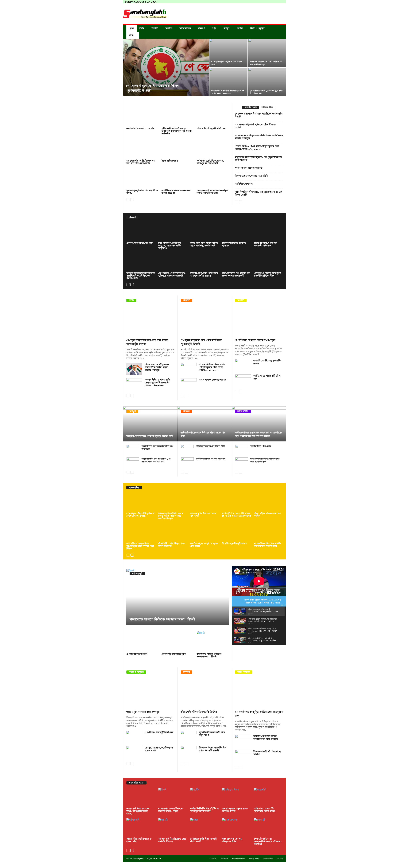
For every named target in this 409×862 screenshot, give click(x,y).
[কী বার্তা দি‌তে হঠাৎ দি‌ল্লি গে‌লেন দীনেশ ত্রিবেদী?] (172, 532)
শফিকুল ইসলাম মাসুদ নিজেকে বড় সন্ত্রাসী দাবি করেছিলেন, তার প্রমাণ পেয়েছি (140, 276)
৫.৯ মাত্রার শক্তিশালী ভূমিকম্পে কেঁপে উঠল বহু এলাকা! (255, 126)
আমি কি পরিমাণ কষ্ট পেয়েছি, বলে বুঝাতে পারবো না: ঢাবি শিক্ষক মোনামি (258, 193)
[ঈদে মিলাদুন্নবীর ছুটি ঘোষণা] (236, 532)
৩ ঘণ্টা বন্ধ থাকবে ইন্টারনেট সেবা (159, 732)
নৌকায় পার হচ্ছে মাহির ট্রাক (174, 653)
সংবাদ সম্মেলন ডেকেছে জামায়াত (248, 167)
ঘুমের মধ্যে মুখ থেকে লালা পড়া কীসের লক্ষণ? (142, 191)
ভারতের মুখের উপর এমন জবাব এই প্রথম (203, 514)
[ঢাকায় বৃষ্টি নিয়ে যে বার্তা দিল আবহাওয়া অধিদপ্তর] (268, 231)
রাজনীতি (154, 28)
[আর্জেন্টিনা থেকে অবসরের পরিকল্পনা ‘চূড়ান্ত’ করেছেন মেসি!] (150, 423)
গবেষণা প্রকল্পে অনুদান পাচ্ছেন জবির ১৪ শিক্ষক (235, 810)
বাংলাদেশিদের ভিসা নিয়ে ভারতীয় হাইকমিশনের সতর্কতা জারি (267, 545)
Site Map (280, 858)
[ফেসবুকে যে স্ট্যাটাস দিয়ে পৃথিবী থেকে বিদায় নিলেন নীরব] (268, 262)
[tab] (250, 107)
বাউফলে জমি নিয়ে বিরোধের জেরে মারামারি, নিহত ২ (172, 840)
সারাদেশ (201, 28)
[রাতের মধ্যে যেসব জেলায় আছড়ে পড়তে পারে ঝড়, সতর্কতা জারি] (204, 231)
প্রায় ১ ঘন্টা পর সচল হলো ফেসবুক (142, 712)
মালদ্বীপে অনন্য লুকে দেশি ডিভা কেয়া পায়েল (210, 459)
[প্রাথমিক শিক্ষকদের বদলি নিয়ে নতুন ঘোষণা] (189, 737)
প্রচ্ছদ (131, 28)
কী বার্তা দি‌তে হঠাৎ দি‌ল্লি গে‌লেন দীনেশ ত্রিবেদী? (171, 545)
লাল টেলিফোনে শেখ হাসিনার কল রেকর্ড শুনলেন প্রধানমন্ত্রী (236, 274)
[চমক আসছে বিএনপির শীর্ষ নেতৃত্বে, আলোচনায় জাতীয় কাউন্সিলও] (172, 231)
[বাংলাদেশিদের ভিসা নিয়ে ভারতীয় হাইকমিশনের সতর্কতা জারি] (268, 532)
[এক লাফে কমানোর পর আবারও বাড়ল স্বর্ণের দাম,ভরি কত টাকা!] (213, 178)
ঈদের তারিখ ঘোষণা (170, 160)
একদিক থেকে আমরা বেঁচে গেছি (139, 242)
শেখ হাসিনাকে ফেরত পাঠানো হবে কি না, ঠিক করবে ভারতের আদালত (236, 514)
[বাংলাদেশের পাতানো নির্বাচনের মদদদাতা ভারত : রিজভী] (177, 597)
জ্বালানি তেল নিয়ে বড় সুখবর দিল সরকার (267, 362)
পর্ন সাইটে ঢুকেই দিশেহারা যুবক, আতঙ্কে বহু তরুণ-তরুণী (210, 162)
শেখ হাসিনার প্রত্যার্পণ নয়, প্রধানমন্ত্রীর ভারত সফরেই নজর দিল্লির (140, 546)
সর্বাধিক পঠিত (267, 107)
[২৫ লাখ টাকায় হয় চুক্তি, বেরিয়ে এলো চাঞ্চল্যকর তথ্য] (259, 692)
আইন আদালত (185, 28)
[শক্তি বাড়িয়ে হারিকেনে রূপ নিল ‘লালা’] (268, 502)
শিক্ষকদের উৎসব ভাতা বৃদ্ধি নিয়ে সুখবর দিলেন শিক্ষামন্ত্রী (212, 749)
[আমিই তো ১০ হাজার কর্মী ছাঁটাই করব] (243, 380)
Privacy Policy (254, 858)
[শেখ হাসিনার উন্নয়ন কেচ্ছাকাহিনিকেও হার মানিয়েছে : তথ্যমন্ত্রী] (268, 827)
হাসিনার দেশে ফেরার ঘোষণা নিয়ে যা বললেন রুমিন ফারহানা (204, 274)
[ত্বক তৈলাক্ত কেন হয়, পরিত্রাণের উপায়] (236, 827)
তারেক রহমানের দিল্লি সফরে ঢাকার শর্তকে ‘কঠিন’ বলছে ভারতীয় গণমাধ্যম (259, 137)
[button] (281, 31)
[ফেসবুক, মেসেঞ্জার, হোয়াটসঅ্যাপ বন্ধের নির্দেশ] (134, 752)
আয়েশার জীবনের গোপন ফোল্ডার (260, 446)
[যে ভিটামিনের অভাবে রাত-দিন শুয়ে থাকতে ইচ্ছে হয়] (177, 178)
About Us (212, 858)
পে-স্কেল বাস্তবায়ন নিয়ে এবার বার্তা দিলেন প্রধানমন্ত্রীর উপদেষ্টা (258, 115)
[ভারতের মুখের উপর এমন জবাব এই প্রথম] (204, 502)
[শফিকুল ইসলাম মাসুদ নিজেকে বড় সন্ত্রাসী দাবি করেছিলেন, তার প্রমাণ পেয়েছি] (140, 262)
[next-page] (132, 199)
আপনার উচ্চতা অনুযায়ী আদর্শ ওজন (211, 128)
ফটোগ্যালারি (137, 573)
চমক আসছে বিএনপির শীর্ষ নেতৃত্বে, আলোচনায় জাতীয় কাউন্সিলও (169, 245)
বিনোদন (240, 28)
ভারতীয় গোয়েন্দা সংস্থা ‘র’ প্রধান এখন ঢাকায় (204, 545)
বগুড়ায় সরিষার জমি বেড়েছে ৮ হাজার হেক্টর (139, 840)
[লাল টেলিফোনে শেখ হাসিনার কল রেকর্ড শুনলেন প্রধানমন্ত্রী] (236, 262)
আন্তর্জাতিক (134, 487)
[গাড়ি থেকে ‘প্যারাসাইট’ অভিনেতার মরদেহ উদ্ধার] (268, 797)
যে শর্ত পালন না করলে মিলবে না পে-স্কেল (255, 340)
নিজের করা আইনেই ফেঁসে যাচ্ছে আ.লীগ (267, 753)
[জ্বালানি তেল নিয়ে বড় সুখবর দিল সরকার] (243, 365)
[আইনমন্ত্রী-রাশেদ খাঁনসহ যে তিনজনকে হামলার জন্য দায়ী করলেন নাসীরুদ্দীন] (177, 116)
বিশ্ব (214, 28)
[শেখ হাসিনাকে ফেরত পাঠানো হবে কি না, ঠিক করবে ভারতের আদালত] (236, 502)
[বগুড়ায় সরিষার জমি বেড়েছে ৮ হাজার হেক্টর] (140, 827)
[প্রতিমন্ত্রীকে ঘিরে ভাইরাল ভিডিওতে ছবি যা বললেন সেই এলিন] (204, 423)
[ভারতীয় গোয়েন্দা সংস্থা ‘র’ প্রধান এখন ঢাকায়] (204, 532)
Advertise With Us (238, 858)
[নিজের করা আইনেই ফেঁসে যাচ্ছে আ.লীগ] (243, 756)
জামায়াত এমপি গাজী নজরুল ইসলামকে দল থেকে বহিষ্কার (265, 737)
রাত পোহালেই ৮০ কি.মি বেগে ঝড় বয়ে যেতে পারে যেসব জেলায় (140, 162)
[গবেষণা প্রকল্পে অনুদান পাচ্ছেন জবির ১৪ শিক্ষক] (236, 797)
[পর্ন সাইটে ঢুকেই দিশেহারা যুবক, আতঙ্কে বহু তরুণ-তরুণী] (213, 148)
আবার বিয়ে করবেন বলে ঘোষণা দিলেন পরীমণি (210, 446)
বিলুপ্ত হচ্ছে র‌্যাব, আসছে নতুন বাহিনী (251, 175)
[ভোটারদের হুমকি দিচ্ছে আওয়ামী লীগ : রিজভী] (204, 827)
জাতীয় (141, 28)
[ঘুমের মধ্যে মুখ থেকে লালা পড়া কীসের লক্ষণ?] (142, 178)
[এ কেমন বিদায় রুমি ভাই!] (142, 641)
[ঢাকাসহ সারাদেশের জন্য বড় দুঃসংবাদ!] (236, 231)
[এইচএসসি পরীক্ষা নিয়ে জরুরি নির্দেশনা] (205, 692)
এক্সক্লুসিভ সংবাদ (136, 782)
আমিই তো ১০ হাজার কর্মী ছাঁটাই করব (267, 377)
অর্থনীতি (168, 28)
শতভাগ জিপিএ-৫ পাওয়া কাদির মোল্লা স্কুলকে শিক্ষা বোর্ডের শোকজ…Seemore (257, 148)
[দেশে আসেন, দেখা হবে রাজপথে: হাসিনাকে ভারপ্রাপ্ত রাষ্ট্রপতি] (172, 262)
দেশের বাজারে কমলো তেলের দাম (140, 128)
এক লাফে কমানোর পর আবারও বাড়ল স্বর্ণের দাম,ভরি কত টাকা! (212, 191)
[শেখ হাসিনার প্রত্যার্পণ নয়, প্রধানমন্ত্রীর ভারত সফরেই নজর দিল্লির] (140, 532)
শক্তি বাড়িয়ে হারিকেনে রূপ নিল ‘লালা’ (267, 514)
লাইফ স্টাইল (242, 411)
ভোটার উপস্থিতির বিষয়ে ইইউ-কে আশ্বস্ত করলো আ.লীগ (204, 810)
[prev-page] (128, 199)
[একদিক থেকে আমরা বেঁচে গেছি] (140, 231)
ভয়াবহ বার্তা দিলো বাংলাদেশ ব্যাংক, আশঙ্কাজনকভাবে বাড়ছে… (137, 811)
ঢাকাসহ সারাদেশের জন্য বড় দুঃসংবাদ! (234, 244)
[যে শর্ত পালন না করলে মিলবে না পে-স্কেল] (259, 320)
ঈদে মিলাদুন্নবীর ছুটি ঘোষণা (234, 543)
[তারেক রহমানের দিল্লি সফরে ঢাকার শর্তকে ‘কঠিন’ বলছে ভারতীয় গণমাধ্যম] (267, 53)
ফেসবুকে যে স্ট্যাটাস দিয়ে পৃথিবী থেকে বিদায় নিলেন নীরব (267, 274)
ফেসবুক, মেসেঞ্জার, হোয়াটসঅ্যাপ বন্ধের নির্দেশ (159, 749)
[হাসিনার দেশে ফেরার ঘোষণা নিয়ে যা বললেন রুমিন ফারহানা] (204, 262)
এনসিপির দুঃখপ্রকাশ (244, 183)
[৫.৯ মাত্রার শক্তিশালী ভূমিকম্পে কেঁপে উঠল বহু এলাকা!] (228, 53)
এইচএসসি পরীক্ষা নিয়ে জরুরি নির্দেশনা (199, 712)
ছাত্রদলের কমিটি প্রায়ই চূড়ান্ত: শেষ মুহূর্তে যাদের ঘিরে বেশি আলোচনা (258, 158)
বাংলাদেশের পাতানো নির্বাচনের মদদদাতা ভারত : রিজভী (162, 619)
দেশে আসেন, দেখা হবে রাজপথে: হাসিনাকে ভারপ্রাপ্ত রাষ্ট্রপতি (172, 274)
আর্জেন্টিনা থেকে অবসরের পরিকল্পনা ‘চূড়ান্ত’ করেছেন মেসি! (149, 436)
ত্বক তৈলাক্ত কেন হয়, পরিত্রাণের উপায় (232, 840)
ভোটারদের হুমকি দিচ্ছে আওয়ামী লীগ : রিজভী (203, 840)
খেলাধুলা (226, 28)
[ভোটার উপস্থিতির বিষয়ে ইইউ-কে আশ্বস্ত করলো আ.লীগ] (204, 797)
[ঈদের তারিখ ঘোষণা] (177, 148)
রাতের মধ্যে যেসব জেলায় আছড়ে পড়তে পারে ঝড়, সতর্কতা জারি (204, 244)
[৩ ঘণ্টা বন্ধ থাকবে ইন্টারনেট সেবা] (134, 737)
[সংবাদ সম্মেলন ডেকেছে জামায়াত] (189, 384)
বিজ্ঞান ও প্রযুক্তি (257, 28)
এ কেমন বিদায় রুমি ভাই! (137, 653)
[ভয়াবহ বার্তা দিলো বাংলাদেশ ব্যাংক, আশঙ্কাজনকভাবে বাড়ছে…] (140, 797)
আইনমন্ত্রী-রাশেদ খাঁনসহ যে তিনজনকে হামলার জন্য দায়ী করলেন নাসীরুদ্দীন (177, 131)
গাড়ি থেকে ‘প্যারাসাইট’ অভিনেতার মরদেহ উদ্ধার (264, 810)
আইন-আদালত (243, 671)
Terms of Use (268, 858)
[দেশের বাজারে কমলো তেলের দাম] (142, 116)
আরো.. (131, 35)
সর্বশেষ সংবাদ (251, 107)
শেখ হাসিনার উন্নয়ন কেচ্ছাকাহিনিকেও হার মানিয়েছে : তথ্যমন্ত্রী (268, 841)
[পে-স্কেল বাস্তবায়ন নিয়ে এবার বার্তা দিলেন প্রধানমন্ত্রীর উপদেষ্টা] (166, 67)
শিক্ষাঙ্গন (186, 671)
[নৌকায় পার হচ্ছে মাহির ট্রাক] (177, 641)
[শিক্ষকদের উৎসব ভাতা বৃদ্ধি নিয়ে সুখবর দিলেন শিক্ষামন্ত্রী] (189, 752)
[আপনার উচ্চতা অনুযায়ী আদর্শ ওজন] (213, 116)
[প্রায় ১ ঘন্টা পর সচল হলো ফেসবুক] (150, 692)
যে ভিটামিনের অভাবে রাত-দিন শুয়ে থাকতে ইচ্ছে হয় (176, 191)
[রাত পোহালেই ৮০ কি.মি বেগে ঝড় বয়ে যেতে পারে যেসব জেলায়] (142, 148)
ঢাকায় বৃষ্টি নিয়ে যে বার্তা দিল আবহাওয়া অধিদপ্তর (265, 244)
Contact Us (224, 858)
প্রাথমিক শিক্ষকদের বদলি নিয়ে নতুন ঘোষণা (212, 734)
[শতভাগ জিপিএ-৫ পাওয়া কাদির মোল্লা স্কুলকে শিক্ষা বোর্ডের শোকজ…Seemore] (134, 384)
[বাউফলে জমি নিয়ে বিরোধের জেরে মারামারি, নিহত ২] (172, 827)
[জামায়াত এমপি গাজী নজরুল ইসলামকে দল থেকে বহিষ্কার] (243, 741)
